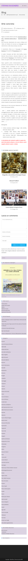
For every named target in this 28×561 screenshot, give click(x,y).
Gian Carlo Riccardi (5, 331)
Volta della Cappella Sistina (7, 523)
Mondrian (11, 58)
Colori (2, 394)
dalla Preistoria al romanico (7, 409)
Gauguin (3, 436)
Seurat (2, 507)
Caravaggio (3, 381)
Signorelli (3, 509)
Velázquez (3, 515)
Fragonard (3, 428)
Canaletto (3, 378)
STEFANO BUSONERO (10, 5)
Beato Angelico (4, 354)
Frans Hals (3, 431)
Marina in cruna (4, 308)
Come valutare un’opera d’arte (14, 207)
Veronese (3, 517)
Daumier (3, 412)
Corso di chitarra (4, 396)
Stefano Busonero (8, 28)
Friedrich (3, 433)
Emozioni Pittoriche (5, 423)
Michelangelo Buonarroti (6, 470)
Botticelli (3, 367)
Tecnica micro (4, 303)
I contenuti (3, 532)
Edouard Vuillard (14, 181)
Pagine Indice (4, 475)
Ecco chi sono (4, 530)
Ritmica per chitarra (5, 496)
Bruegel (3, 375)
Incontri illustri (4, 459)
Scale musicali (4, 499)
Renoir (2, 494)
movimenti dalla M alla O (11, 38)
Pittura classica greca (5, 488)
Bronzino (3, 373)
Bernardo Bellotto (5, 360)
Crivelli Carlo (4, 402)
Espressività (3, 425)
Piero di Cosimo (4, 480)
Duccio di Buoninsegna (6, 417)
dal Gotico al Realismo (6, 404)
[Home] (1, 14)
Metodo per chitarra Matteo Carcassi (9, 467)
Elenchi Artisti (4, 420)
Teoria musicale (4, 512)
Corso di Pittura (4, 399)
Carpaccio (3, 383)
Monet (2, 473)
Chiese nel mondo (5, 391)
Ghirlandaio (3, 444)
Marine (2, 307)
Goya (2, 454)
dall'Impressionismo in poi (10, 30)
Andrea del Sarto (5, 349)
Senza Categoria (4, 501)
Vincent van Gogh (5, 520)
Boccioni (3, 362)
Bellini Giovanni (4, 357)
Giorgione (3, 446)
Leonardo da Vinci (5, 462)
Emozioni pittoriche (5, 310)
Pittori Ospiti (4, 486)
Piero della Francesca (5, 478)
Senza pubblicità (4, 504)
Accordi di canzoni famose (6, 344)
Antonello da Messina (6, 352)
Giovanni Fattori (4, 452)
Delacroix (3, 415)
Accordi (3, 341)
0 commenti (6, 32)
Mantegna (3, 465)
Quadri (2, 491)
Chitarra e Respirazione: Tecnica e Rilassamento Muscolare (13, 333)
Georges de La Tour (5, 441)
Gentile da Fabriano (5, 438)
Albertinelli (3, 346)
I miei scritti (3, 457)
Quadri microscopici (5, 305)
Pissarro (3, 483)
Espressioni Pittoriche (6, 312)
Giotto (2, 449)
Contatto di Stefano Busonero (7, 533)
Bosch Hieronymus (5, 365)
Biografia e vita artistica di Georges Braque (14, 175)
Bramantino (4, 370)
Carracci (3, 386)
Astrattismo (16, 51)
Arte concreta (22, 14)
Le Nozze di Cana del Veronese (7, 328)
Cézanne (3, 388)
